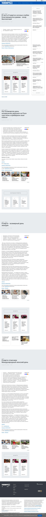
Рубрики (19, 2)
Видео (14, 487)
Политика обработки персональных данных (31, 509)
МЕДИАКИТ (26, 489)
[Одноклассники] (27, 31)
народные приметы (8, 170)
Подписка (14, 492)
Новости (15, 2)
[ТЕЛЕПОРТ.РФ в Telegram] (37, 0)
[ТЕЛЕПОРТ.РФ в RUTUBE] (42, 0)
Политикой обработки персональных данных (30, 515)
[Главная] (7, 3)
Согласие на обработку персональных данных (31, 511)
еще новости (38, 92)
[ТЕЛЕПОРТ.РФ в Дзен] (41, 0)
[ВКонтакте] (26, 31)
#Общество (6, 91)
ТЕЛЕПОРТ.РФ (7, 46)
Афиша (31, 2)
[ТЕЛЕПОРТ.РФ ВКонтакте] (38, 0)
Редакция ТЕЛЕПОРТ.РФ (6, 43)
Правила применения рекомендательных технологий (32, 508)
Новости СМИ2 (4, 96)
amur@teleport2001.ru (38, 505)
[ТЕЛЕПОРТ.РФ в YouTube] (44, 0)
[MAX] (25, 31)
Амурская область (25, 2)
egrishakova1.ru (6, 426)
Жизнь (3, 47)
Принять (39, 515)
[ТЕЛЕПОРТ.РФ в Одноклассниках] (40, 0)
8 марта (6, 47)
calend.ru (3, 161)
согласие (15, 513)
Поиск (14, 494)
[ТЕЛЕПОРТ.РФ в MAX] (36, 0)
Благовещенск (11, 47)
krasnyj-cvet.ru (6, 163)
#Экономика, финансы (36, 23)
